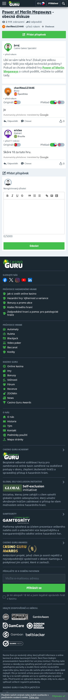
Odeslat (34, 245)
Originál (8, 102)
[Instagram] (17, 280)
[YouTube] (24, 280)
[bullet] (39, 196)
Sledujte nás (10, 275)
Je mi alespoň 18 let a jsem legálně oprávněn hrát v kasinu (36, 596)
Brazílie (21, 136)
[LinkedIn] (30, 280)
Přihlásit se (34, 588)
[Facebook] (5, 280)
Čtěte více (34, 697)
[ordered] (34, 196)
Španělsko (23, 94)
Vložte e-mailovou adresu (18, 575)
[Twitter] (11, 280)
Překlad (44, 102)
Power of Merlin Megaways (26, 11)
